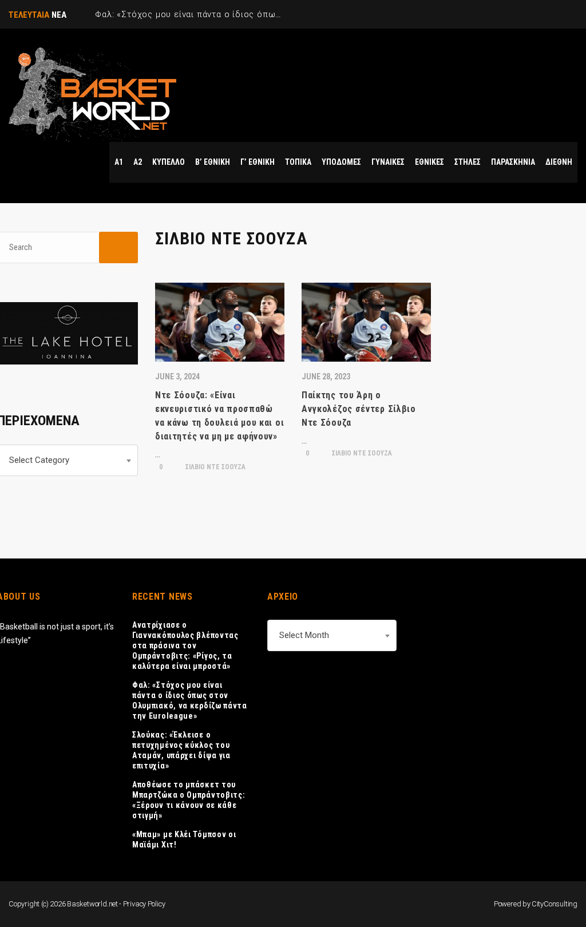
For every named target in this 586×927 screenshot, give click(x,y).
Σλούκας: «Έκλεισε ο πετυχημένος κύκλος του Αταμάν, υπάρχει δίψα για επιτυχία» (181, 750)
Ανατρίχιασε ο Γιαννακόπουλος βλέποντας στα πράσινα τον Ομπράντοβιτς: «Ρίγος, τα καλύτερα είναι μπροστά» (185, 645)
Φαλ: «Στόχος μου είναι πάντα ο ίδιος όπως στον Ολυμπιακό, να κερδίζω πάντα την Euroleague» (189, 700)
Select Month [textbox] (304, 635)
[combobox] (332, 635)
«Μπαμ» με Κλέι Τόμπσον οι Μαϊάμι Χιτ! (184, 839)
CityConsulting (554, 904)
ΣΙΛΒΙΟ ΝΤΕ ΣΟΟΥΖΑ (215, 467)
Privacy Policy (144, 904)
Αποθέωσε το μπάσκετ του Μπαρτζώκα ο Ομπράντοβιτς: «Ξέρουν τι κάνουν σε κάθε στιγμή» (189, 800)
